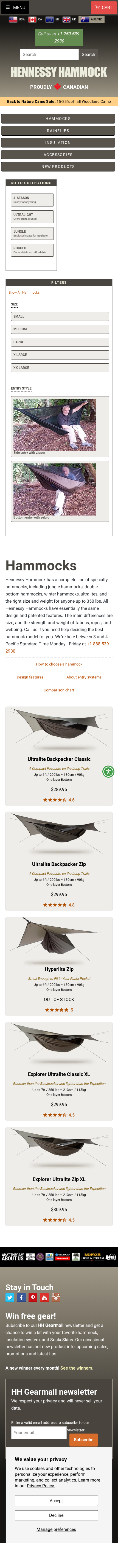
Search (88, 54)
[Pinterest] (33, 1297)
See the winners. (77, 1368)
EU (57, 19)
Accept (56, 1500)
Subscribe (84, 1439)
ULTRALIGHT (25, 216)
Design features (30, 677)
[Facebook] (21, 1297)
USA (21, 19)
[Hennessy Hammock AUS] (59, 73)
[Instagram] (56, 1297)
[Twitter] (9, 1297)
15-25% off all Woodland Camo (59, 101)
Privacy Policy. (41, 1485)
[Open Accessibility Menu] (108, 771)
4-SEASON (24, 199)
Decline (56, 1515)
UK (73, 19)
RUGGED (29, 250)
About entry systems (84, 677)
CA (39, 19)
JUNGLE (31, 233)
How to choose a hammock (59, 664)
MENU (18, 7)
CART (107, 7)
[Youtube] (44, 1297)
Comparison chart (59, 690)
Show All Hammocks (24, 292)
